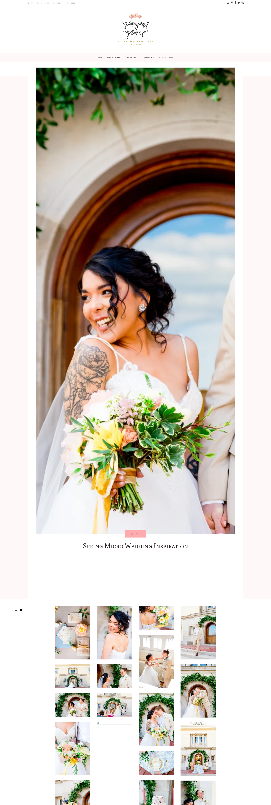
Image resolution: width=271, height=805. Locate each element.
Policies (71, 3)
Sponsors (58, 3)
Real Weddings (114, 57)
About (30, 3)
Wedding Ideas (166, 57)
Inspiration (148, 57)
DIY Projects (132, 57)
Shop (100, 57)
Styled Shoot (135, 534)
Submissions (43, 3)
